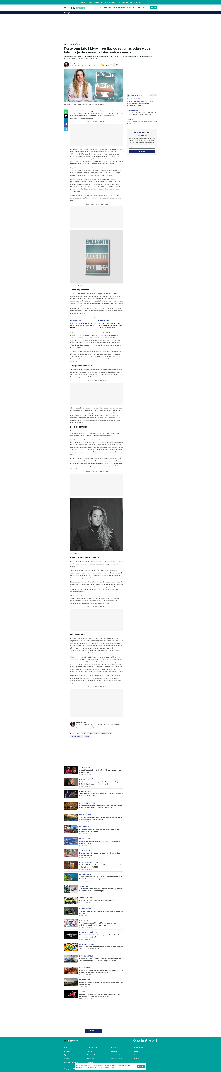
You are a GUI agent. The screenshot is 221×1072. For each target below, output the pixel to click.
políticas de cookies (110, 1067)
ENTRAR (153, 7)
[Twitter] (153, 1040)
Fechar (140, 1066)
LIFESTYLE (141, 7)
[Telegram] (150, 1040)
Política (89, 1051)
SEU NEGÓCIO (131, 7)
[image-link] (71, 770)
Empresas (67, 1051)
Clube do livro (106, 733)
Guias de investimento (117, 1055)
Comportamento (77, 736)
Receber (142, 151)
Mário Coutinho (75, 64)
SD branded (137, 1055)
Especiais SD (91, 1055)
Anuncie (66, 1058)
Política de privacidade (71, 1062)
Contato (136, 1058)
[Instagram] (134, 1040)
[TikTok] (146, 1040)
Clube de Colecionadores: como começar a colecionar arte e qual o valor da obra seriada (83, 325)
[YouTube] (138, 1040)
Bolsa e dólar (114, 1047)
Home (66, 1047)
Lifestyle (90, 1062)
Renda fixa (137, 1051)
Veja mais (153, 95)
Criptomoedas (138, 1047)
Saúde (87, 736)
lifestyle (67, 12)
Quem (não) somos (116, 1058)
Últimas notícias (92, 1047)
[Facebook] (156, 1040)
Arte (83, 733)
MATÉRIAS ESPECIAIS (119, 7)
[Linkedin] (142, 1040)
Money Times (91, 1058)
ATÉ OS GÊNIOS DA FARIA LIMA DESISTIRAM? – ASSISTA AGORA (121, 2)
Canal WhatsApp (93, 733)
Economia (113, 1051)
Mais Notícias (93, 1031)
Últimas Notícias (105, 7)
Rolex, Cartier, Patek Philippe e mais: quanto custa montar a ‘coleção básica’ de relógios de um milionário (110, 325)
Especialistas (68, 1055)
